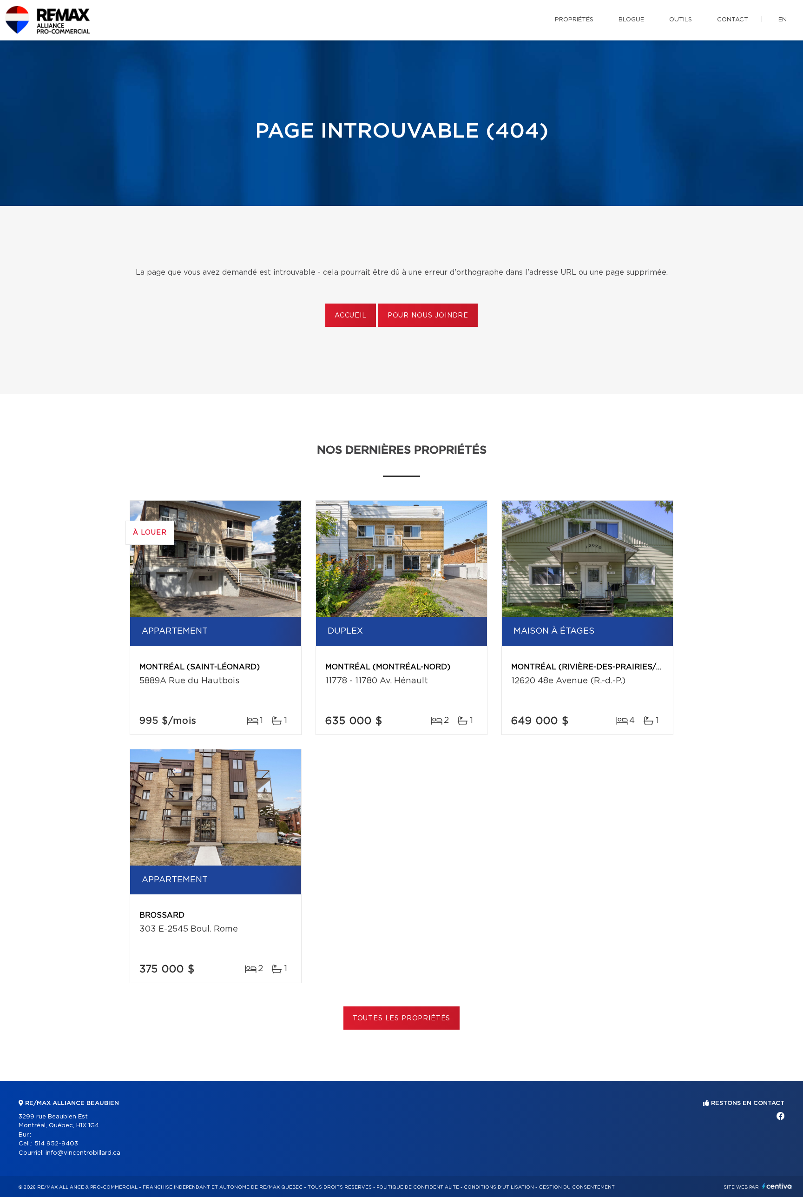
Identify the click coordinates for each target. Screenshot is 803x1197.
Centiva (777, 1186)
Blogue (631, 20)
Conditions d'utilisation (499, 1187)
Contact (732, 20)
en (782, 20)
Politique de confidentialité (417, 1187)
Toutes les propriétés (402, 1018)
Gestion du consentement (577, 1187)
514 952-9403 (56, 1144)
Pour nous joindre (428, 315)
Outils (680, 20)
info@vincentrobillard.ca (83, 1153)
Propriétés (574, 20)
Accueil (351, 315)
